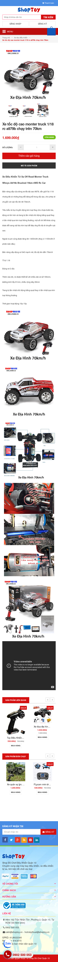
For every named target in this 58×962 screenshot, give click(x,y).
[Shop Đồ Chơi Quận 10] (29, 11)
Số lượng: (7, 147)
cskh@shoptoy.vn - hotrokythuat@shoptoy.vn (27, 932)
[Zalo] (7, 943)
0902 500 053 (12, 927)
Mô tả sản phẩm (29, 165)
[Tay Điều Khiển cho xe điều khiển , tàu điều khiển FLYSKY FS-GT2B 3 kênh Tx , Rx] (15, 719)
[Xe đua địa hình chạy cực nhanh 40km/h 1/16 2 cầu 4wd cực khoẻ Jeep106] (42, 714)
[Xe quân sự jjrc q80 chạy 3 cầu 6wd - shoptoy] (15, 771)
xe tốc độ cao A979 (31, 191)
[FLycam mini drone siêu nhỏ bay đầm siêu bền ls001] (42, 771)
